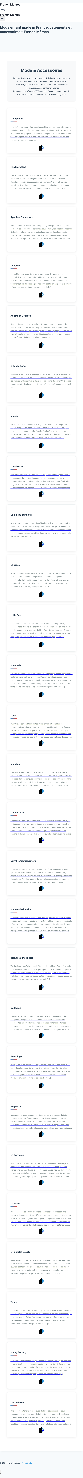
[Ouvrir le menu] (2, 18)
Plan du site (27, 1463)
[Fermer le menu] (0, 1472)
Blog (3, 9)
